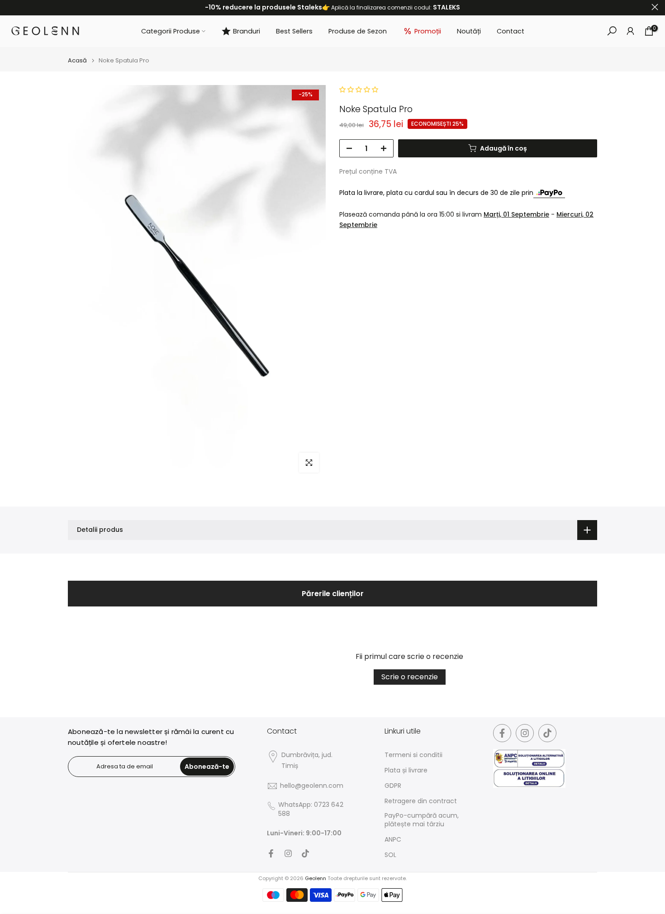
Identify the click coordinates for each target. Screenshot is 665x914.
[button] (358, 89)
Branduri (246, 31)
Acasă (77, 60)
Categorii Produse (170, 31)
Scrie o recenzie (409, 677)
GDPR (393, 785)
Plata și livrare (406, 770)
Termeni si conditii (413, 755)
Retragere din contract (421, 801)
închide (10, 7)
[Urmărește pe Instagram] (288, 853)
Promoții (427, 31)
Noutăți (469, 31)
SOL (390, 855)
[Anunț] (332, 7)
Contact (510, 31)
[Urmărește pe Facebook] (271, 853)
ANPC (393, 839)
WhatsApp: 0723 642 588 (310, 809)
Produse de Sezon (357, 31)
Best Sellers (294, 31)
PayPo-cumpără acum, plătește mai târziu (422, 820)
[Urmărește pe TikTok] (305, 853)
